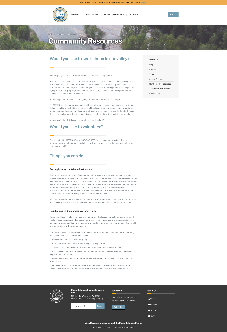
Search (100, 306)
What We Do (92, 15)
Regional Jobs (155, 93)
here (144, 2)
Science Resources (113, 15)
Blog (151, 65)
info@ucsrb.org (97, 299)
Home (50, 34)
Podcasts (153, 69)
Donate (173, 15)
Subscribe (118, 307)
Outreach (133, 15)
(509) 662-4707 (83, 299)
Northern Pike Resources (160, 84)
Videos (152, 74)
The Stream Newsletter (159, 89)
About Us (75, 15)
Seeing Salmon (155, 79)
